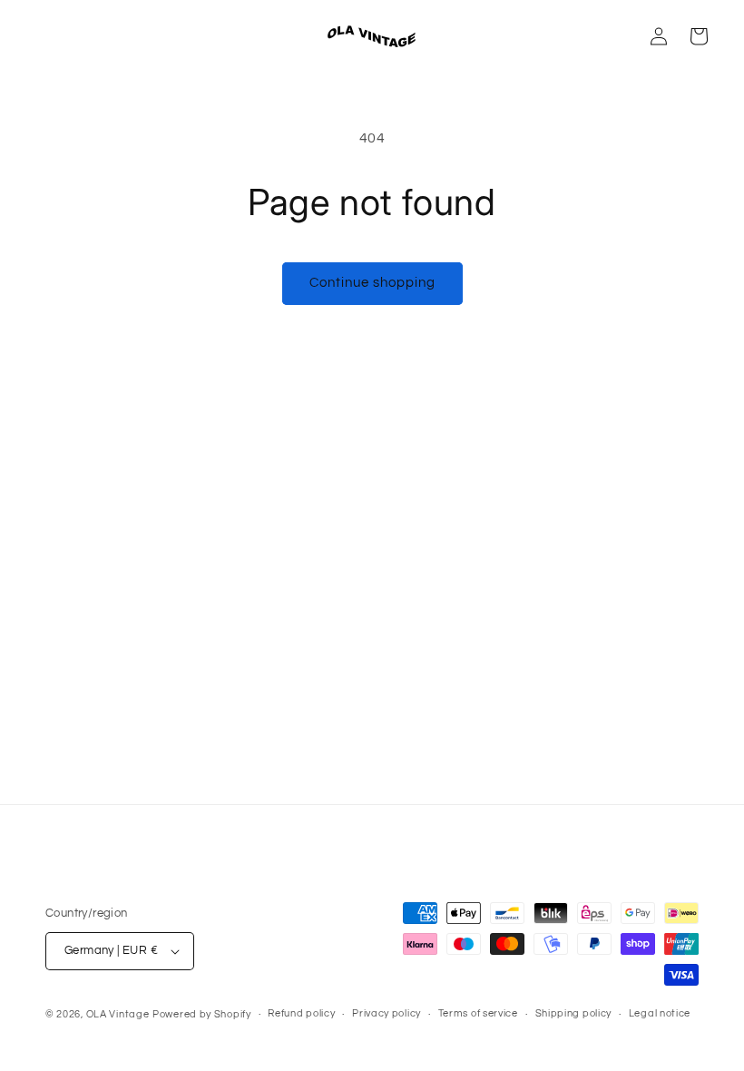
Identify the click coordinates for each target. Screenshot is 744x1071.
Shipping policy (573, 1013)
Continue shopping (372, 283)
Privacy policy (386, 1013)
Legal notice (659, 1013)
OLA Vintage (118, 1014)
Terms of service (478, 1013)
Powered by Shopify (201, 1014)
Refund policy (301, 1013)
